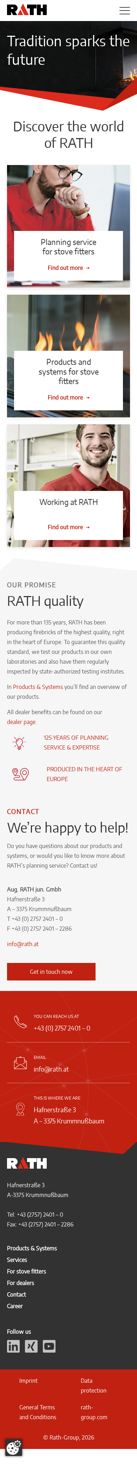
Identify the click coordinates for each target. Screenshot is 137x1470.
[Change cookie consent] (13, 1447)
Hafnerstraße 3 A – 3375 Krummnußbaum (69, 1115)
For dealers (20, 1282)
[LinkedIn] (13, 1350)
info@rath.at (23, 944)
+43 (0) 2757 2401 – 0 (62, 1028)
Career (15, 1306)
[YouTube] (49, 1350)
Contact (16, 1294)
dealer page (21, 721)
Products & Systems (38, 686)
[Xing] (31, 1350)
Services (17, 1259)
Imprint (28, 1380)
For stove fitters (26, 1271)
